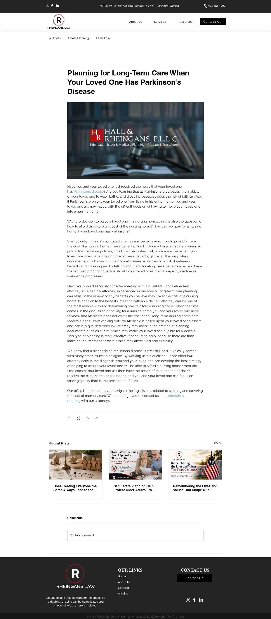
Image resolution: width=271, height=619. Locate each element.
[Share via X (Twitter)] (78, 418)
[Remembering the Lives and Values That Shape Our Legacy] (195, 465)
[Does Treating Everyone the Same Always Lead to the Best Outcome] (75, 465)
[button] (135, 21)
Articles (123, 593)
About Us (124, 582)
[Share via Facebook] (69, 418)
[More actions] (201, 63)
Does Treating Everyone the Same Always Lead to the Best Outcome (75, 488)
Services (124, 588)
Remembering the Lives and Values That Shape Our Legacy (195, 488)
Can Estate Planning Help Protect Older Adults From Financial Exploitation (134, 488)
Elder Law (103, 38)
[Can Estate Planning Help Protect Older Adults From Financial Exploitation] (135, 465)
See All (218, 442)
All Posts (55, 38)
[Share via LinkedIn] (87, 418)
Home (122, 576)
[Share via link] (96, 418)
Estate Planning (78, 38)
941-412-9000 (216, 5)
